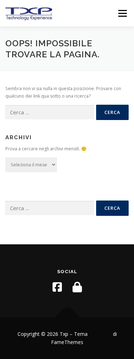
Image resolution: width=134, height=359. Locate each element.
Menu (122, 13)
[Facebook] (57, 287)
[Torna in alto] (67, 317)
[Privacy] (77, 287)
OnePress (100, 334)
